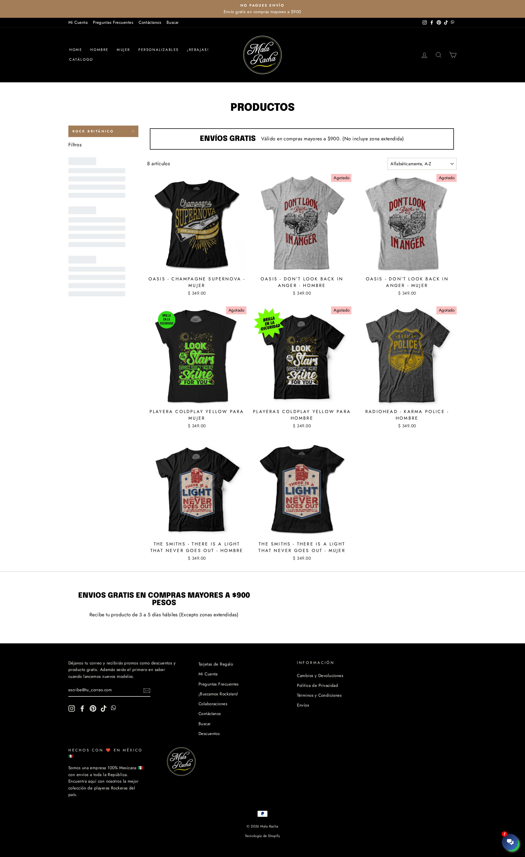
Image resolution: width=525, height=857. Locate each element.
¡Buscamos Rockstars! (218, 694)
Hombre (99, 49)
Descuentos (209, 734)
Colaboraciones (213, 704)
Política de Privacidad (317, 685)
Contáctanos (150, 22)
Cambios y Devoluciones (320, 676)
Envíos (303, 705)
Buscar (173, 22)
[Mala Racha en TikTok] (103, 708)
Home (75, 49)
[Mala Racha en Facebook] (82, 708)
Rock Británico (93, 131)
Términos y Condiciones (319, 695)
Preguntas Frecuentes (113, 22)
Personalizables (158, 49)
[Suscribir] (146, 690)
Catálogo (81, 59)
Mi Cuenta (78, 22)
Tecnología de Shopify (262, 835)
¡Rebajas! (198, 49)
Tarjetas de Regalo (216, 664)
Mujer (123, 49)
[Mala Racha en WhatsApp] (114, 708)
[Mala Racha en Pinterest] (93, 708)
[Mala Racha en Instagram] (71, 708)
